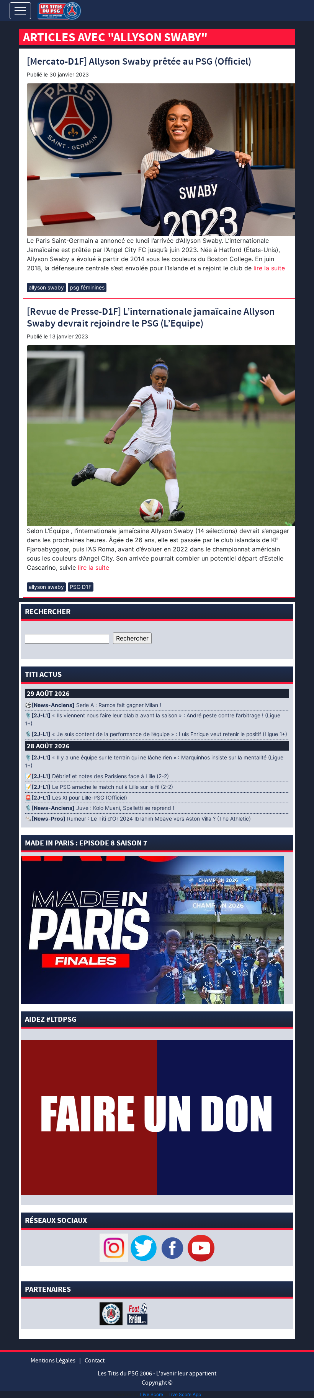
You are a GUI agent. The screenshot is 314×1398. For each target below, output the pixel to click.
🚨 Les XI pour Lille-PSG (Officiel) (76, 798)
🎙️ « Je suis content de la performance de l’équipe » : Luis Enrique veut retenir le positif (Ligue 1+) (156, 734)
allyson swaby (46, 287)
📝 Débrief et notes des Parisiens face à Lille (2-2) (97, 776)
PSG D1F (81, 587)
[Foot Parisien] (135, 1313)
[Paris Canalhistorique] (112, 1313)
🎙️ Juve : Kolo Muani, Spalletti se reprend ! (99, 808)
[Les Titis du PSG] (59, 10)
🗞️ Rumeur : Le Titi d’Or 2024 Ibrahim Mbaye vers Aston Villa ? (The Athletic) (138, 819)
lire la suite (268, 268)
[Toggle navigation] (20, 10)
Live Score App (184, 1394)
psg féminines (87, 287)
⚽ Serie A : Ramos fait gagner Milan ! (93, 705)
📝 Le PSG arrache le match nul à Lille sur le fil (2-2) (99, 787)
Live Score (151, 1394)
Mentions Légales (53, 1360)
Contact (95, 1360)
